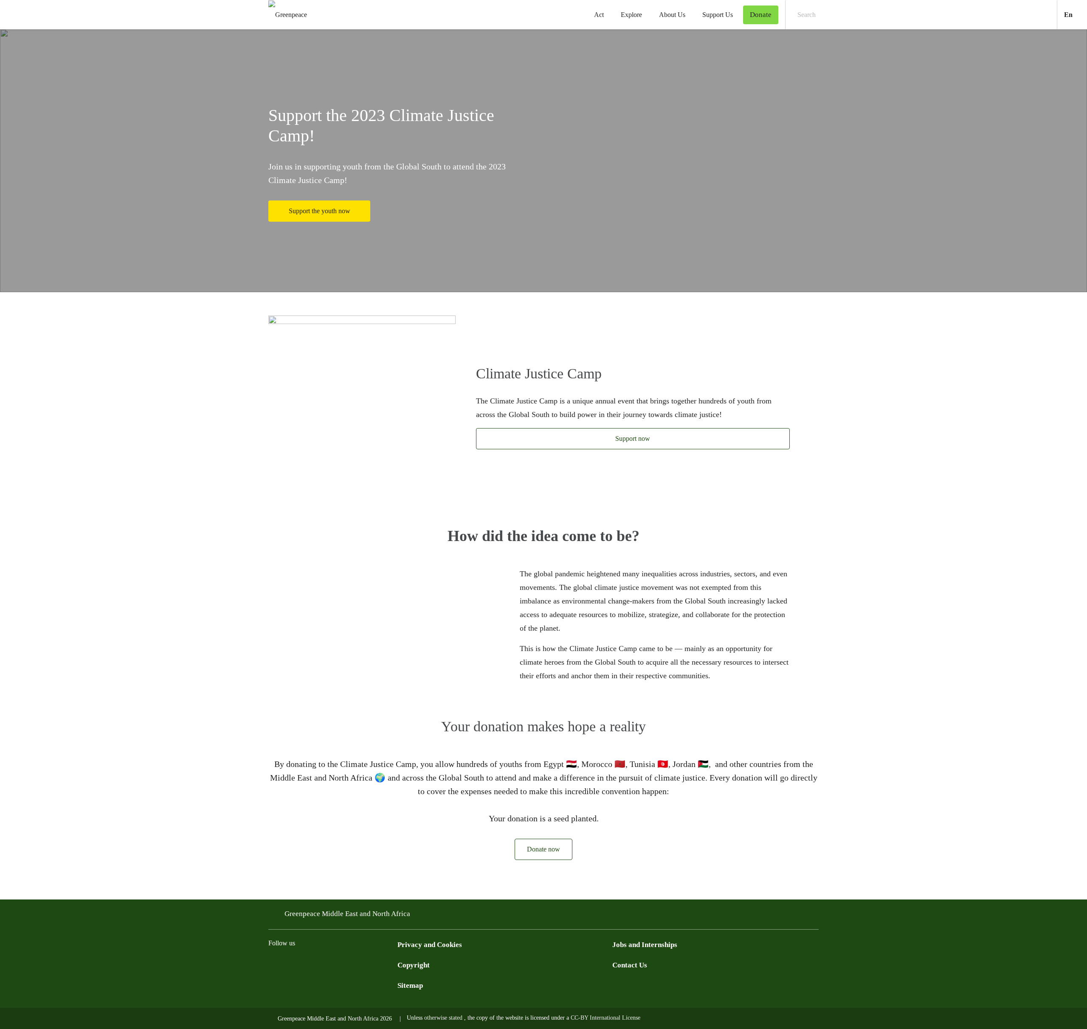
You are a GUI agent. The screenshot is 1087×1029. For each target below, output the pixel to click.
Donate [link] (761, 15)
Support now (632, 438)
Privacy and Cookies (429, 945)
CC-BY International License (605, 1018)
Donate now (543, 849)
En (1075, 14)
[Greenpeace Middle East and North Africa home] (285, 14)
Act (599, 14)
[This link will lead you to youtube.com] (324, 964)
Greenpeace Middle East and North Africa (347, 914)
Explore (631, 14)
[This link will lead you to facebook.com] (273, 964)
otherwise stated (444, 1018)
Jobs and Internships (644, 945)
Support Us (717, 14)
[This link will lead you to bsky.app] (392, 964)
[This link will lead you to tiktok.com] (341, 964)
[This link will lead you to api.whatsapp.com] (375, 964)
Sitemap (410, 985)
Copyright (413, 965)
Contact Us (629, 965)
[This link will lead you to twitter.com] (290, 964)
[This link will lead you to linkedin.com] (358, 964)
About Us (672, 14)
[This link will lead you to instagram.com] (307, 964)
